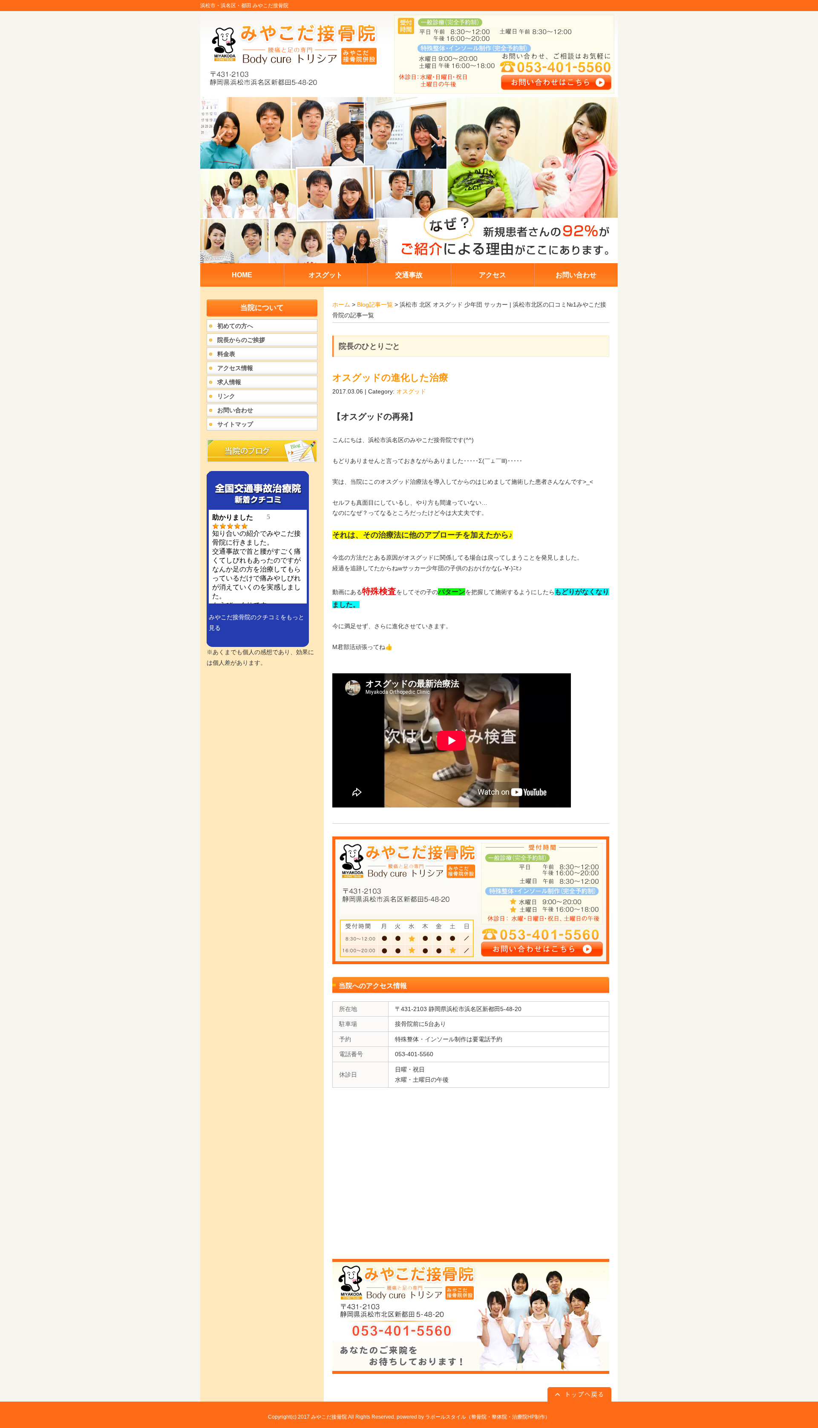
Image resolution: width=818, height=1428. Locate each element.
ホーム (341, 304)
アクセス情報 (235, 368)
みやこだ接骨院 (329, 1417)
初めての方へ (235, 325)
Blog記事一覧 (375, 304)
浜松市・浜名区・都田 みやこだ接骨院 (244, 6)
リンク (226, 396)
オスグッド (411, 391)
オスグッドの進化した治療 (390, 377)
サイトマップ (235, 424)
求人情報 (229, 382)
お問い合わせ (235, 410)
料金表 (226, 354)
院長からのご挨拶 (241, 339)
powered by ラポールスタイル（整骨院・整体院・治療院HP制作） (473, 1417)
